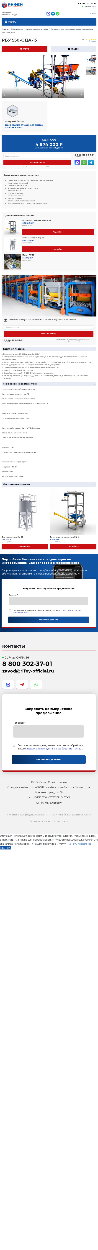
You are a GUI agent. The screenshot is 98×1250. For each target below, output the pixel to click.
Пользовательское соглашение (49, 821)
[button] (41, 95)
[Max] (48, 14)
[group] (43, 76)
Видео (75, 49)
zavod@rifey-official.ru (28, 671)
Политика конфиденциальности (27, 814)
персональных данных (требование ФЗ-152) (54, 748)
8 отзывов (92, 41)
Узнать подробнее (80, 843)
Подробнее (58, 232)
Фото (26, 49)
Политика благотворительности (71, 814)
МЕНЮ (12, 21)
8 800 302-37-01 (87, 4)
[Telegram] (53, 14)
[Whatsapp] (57, 14)
